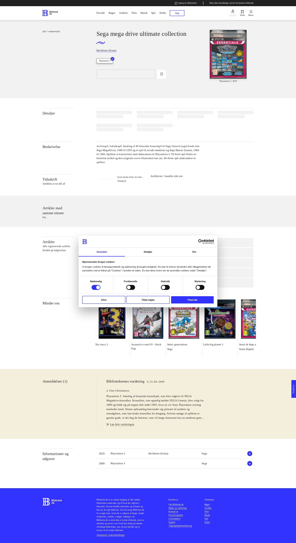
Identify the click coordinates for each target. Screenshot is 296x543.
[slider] (228, 56)
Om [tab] (194, 251)
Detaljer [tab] (148, 251)
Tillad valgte (148, 300)
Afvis (104, 300)
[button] (175, 454)
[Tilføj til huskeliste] (161, 74)
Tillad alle (192, 300)
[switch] (130, 287)
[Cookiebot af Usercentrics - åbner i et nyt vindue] (200, 241)
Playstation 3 (104, 61)
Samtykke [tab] (102, 251)
